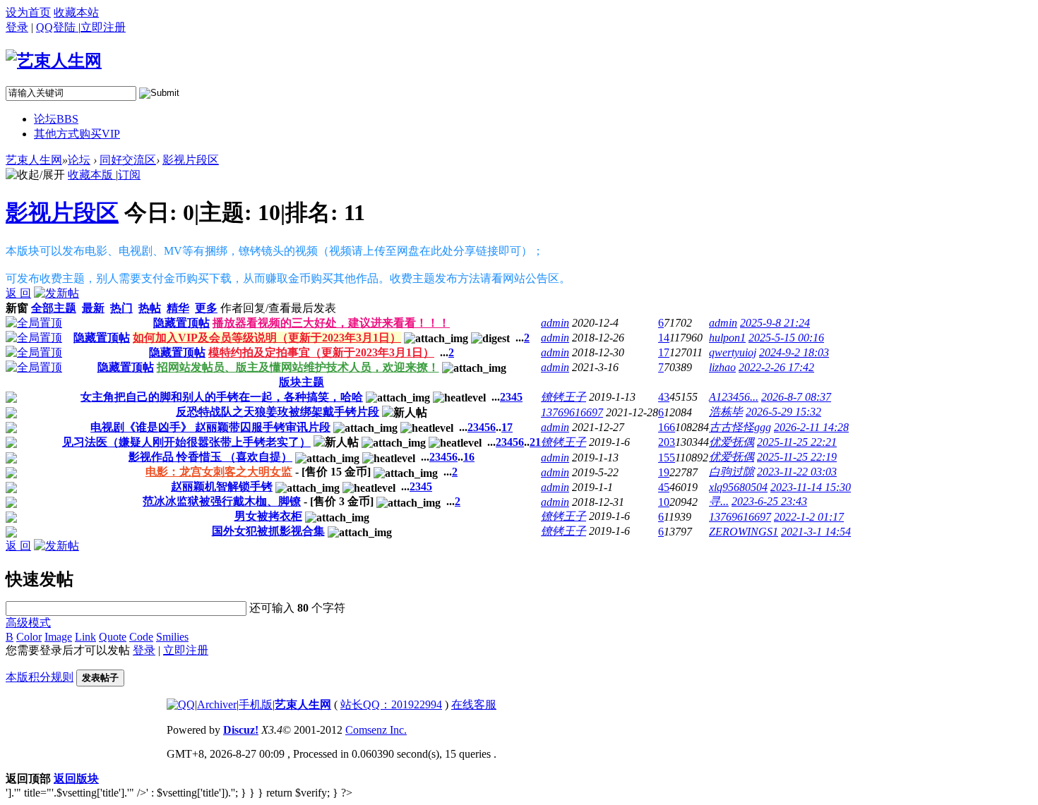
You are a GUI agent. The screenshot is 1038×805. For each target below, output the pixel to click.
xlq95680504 (738, 487)
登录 (17, 27)
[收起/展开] (35, 175)
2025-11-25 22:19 (797, 457)
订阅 (129, 175)
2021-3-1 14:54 (816, 532)
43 (663, 397)
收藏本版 (92, 175)
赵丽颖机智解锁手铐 (222, 486)
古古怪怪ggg (740, 427)
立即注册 (185, 650)
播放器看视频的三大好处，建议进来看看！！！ (331, 323)
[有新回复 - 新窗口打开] (11, 399)
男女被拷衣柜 (268, 516)
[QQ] (181, 704)
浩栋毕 (726, 412)
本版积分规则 (39, 677)
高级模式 (28, 623)
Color (29, 637)
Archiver (217, 704)
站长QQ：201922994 (391, 704)
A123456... (733, 397)
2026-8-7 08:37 (796, 397)
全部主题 (53, 308)
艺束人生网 (34, 160)
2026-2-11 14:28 (811, 427)
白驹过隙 (731, 472)
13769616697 (572, 412)
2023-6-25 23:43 (769, 501)
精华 (178, 308)
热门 (121, 308)
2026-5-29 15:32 (783, 412)
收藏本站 (76, 12)
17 (663, 352)
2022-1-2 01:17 (809, 517)
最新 (93, 308)
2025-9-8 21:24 (775, 323)
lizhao (722, 367)
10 (663, 502)
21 (535, 442)
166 (666, 427)
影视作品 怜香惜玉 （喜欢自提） (210, 457)
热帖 (149, 308)
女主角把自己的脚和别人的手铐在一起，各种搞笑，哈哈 (221, 397)
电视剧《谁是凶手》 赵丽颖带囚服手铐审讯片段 (210, 427)
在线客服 (473, 704)
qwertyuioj (732, 352)
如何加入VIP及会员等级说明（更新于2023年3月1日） (267, 338)
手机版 (256, 704)
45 (663, 487)
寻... (719, 501)
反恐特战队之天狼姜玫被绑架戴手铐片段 (277, 412)
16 (469, 457)
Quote (112, 637)
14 (663, 338)
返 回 (18, 293)
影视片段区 (190, 160)
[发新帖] (56, 293)
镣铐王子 (563, 397)
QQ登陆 (57, 27)
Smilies (172, 637)
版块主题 (301, 382)
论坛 (56, 119)
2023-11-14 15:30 (810, 487)
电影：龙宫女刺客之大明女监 (218, 472)
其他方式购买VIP (77, 134)
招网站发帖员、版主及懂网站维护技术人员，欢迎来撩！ (298, 367)
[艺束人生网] (54, 61)
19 (663, 472)
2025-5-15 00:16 (786, 338)
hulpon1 (727, 338)
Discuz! (240, 730)
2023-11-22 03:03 (797, 472)
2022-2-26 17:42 (776, 367)
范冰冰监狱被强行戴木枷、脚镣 (222, 501)
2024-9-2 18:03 (794, 352)
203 (666, 442)
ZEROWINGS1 (743, 532)
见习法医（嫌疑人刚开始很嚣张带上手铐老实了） (186, 442)
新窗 (17, 308)
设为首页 (28, 12)
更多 (206, 308)
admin (555, 323)
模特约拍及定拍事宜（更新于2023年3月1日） (321, 352)
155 (666, 458)
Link (85, 637)
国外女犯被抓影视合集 (268, 531)
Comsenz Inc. (376, 730)
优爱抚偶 (731, 442)
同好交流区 (128, 160)
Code (141, 637)
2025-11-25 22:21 (797, 442)
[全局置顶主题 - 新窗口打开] (34, 323)
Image (58, 637)
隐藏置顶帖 (181, 323)
